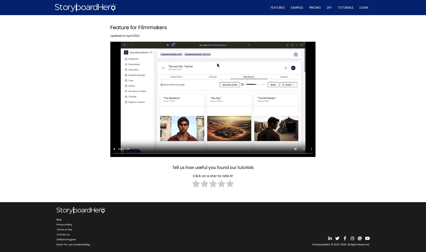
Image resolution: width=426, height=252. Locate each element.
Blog (59, 219)
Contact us (63, 234)
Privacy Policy (64, 224)
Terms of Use (64, 229)
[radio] (196, 184)
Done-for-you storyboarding (73, 244)
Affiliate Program (66, 239)
